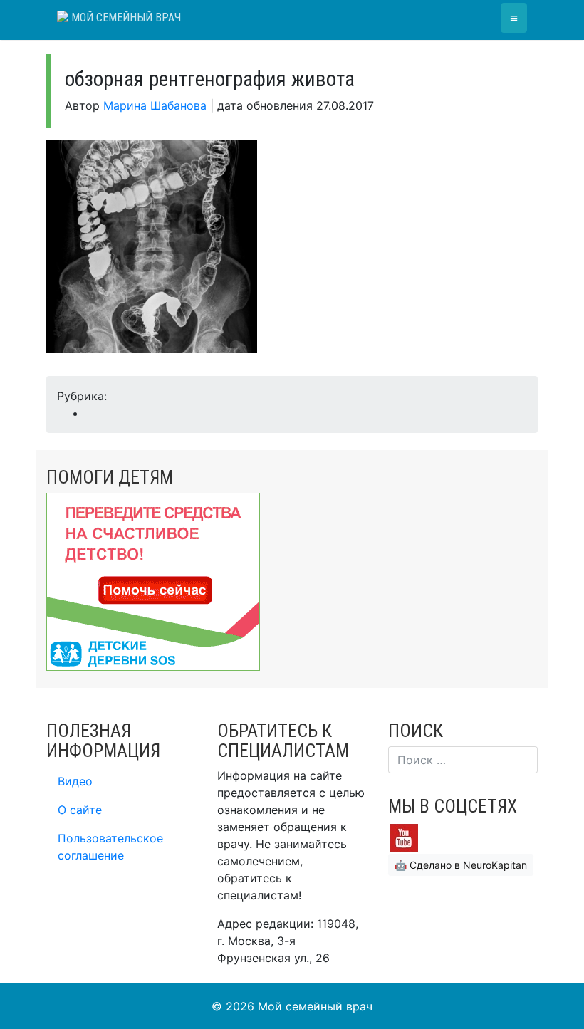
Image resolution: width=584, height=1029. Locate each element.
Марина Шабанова (155, 105)
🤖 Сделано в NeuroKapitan (461, 865)
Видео (75, 781)
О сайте (80, 810)
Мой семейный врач (124, 17)
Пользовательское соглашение (110, 846)
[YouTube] (403, 837)
